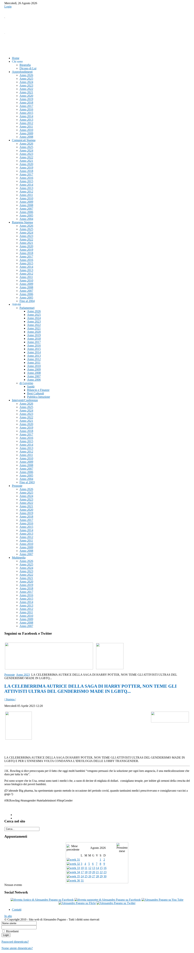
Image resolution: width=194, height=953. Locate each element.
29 (101, 876)
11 (85, 868)
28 (97, 876)
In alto (8, 916)
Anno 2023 (23, 674)
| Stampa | (10, 699)
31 (82, 880)
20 (93, 872)
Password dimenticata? (15, 941)
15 (101, 868)
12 (89, 868)
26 (89, 876)
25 (86, 876)
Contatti (16, 909)
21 (97, 872)
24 (82, 876)
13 (93, 868)
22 (101, 872)
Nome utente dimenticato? (17, 948)
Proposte (9, 674)
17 (82, 872)
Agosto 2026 (98, 847)
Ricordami (12, 931)
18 (86, 872)
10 (82, 868)
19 (89, 872)
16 (104, 868)
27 (93, 876)
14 (97, 868)
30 (104, 876)
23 (104, 872)
